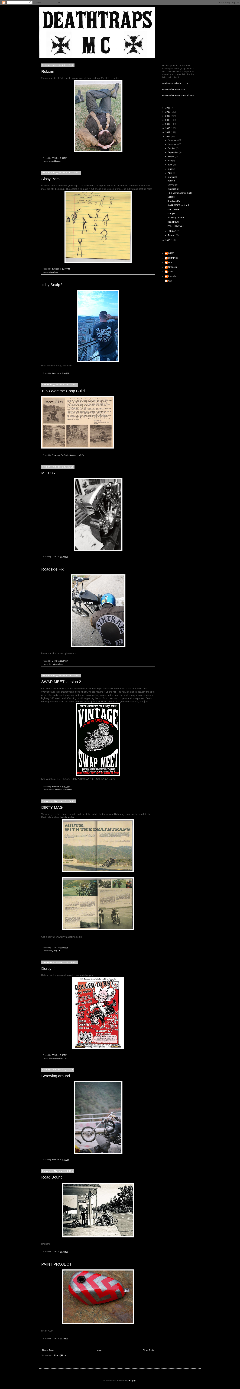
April (170, 173)
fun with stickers (56, 664)
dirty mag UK (54, 951)
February (172, 231)
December (173, 140)
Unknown (172, 267)
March (171, 177)
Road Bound (52, 1177)
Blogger (133, 1380)
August (171, 156)
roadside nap (54, 161)
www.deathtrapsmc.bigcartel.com (178, 95)
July (170, 160)
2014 (168, 124)
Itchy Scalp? (51, 285)
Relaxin (47, 71)
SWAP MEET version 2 (61, 682)
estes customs (55, 790)
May (170, 169)
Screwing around (55, 1076)
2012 (168, 132)
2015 (168, 120)
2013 (168, 128)
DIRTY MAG (52, 807)
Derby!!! (48, 968)
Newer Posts (48, 1350)
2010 (168, 240)
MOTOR (48, 473)
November (173, 144)
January (172, 235)
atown (171, 271)
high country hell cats (58, 1058)
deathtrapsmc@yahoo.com (175, 83)
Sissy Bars (50, 179)
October (172, 148)
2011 (168, 136)
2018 (168, 108)
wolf (170, 281)
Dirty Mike (173, 258)
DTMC (171, 253)
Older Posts (148, 1350)
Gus (170, 262)
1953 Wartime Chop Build (63, 391)
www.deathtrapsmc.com (173, 89)
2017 (168, 112)
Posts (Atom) (60, 1355)
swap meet (67, 790)
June (170, 165)
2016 (168, 116)
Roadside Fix (52, 569)
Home (99, 1350)
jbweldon (172, 276)
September (173, 152)
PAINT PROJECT (56, 1264)
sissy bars (53, 272)
